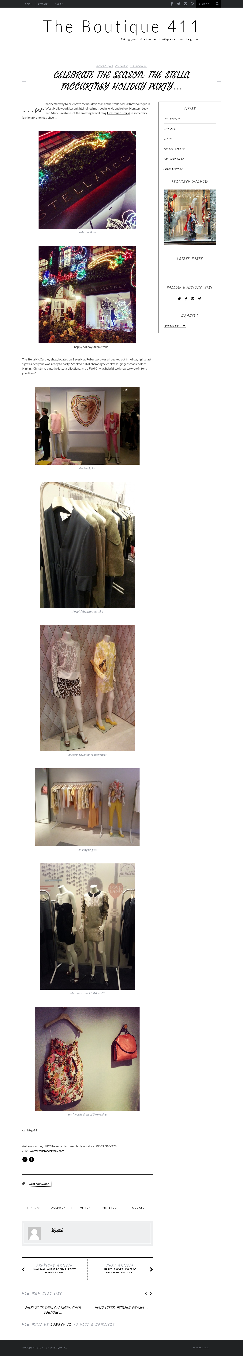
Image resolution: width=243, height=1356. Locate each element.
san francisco (174, 159)
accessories (104, 66)
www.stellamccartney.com (47, 1150)
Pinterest (110, 1207)
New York (170, 129)
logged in (61, 1325)
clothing (121, 66)
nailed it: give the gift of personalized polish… (120, 1268)
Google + (139, 1207)
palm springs (173, 169)
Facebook (58, 1207)
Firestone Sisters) (118, 113)
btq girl (57, 1229)
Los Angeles (138, 66)
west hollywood (39, 1183)
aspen (168, 139)
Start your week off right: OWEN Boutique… (53, 1310)
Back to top (200, 1348)
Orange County (174, 149)
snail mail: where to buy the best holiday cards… (54, 1268)
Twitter (84, 1207)
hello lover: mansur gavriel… (121, 1307)
